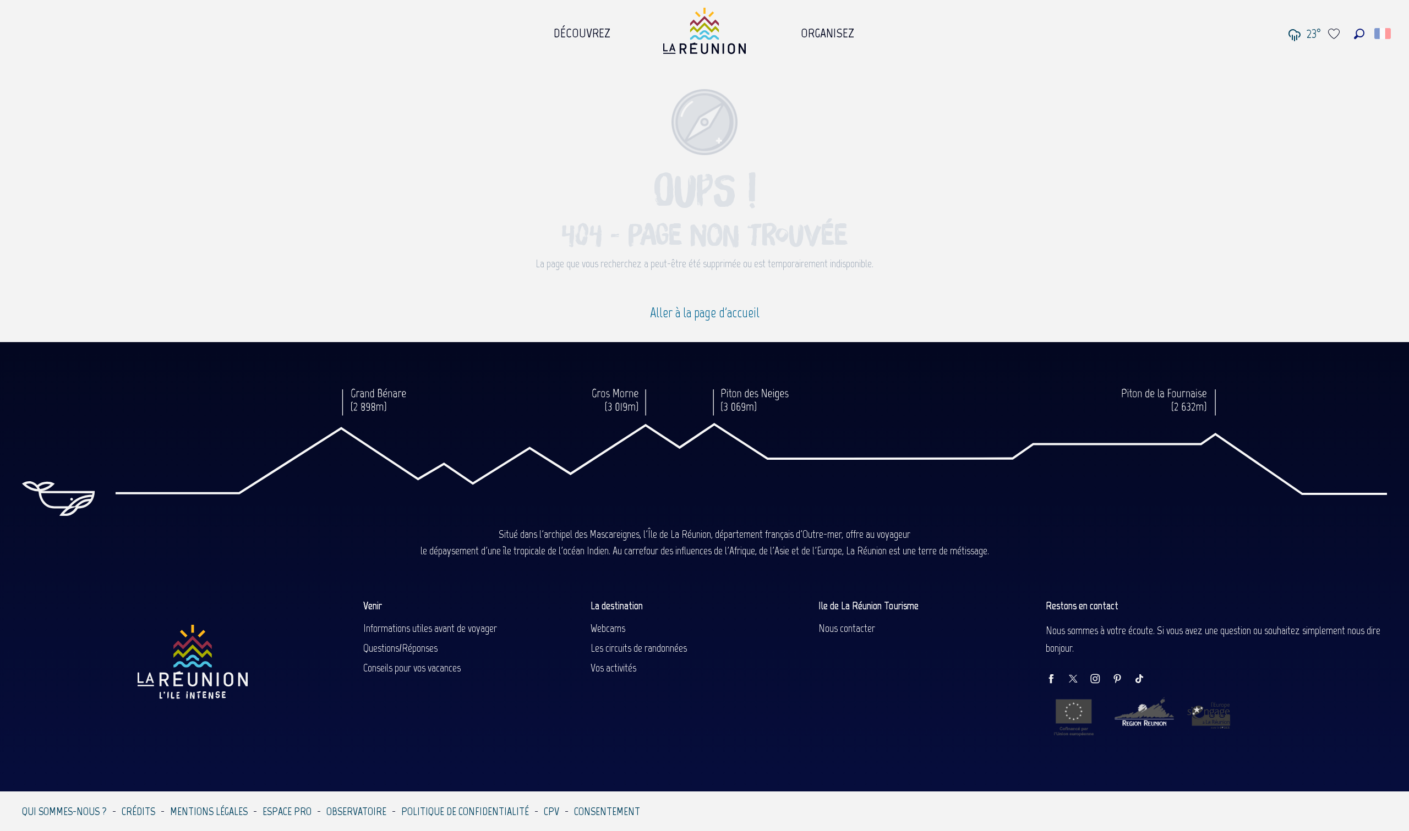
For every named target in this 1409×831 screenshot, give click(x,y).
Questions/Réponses (400, 647)
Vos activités (613, 667)
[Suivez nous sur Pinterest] (1123, 679)
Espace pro (287, 811)
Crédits (138, 811)
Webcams (608, 628)
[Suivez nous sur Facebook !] (1057, 679)
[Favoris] (1335, 33)
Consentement (607, 811)
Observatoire (356, 811)
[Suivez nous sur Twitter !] (1079, 679)
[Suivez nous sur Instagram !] (1101, 679)
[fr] (1383, 34)
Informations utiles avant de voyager (430, 628)
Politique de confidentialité (465, 811)
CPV (551, 811)
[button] (1359, 33)
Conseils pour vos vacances (412, 667)
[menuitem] (582, 30)
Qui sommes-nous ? (64, 811)
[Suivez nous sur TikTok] (1145, 679)
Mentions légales (209, 811)
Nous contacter (846, 628)
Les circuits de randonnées (639, 647)
